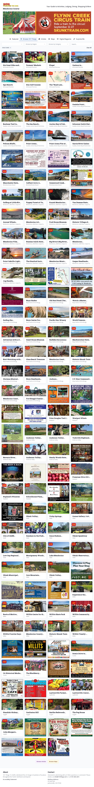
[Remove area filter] (10, 47)
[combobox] (13, 44)
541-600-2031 (75, 777)
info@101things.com (61, 777)
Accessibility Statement (10, 779)
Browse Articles (41, 761)
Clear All (89, 48)
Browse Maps (53, 761)
